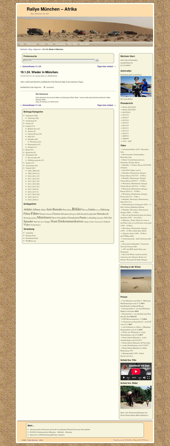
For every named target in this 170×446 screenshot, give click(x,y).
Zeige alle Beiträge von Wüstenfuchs (47, 102)
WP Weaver (145, 440)
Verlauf (28, 168)
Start (22, 44)
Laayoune (92, 213)
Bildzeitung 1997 (126, 350)
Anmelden (29, 233)
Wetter (38, 225)
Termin (28, 163)
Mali (29, 136)
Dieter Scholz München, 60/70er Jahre (136, 343)
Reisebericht (127, 314)
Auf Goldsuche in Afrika (132, 327)
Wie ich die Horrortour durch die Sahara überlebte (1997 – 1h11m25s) (135, 216)
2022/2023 (127, 112)
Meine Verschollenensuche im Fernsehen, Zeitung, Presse (132, 161)
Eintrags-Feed (31, 235)
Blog (30, 49)
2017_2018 (32, 194)
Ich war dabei (32, 157)
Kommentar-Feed (32, 238)
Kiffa (79, 214)
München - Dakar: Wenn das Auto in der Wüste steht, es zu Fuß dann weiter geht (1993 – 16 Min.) (136, 223)
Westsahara (34, 142)
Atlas (43, 209)
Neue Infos (84, 44)
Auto (49, 209)
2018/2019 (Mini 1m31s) (132, 170)
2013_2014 (32, 184)
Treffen (91, 222)
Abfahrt (28, 209)
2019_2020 (32, 199)
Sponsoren (29, 152)
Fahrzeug (105, 209)
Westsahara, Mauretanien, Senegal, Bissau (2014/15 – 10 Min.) (133, 190)
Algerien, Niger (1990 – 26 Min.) (134, 233)
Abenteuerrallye (35, 429)
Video (27, 224)
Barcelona (67, 209)
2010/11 (126, 133)
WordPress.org (31, 241)
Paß (88, 218)
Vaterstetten (99, 222)
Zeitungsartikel (128, 308)
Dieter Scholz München (131, 337)
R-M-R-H (33, 432)
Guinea (30, 131)
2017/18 (126, 115)
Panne (83, 217)
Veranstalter (30, 165)
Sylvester (41, 222)
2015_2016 (32, 189)
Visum (33, 225)
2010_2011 (32, 176)
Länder (28, 126)
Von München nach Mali (132, 301)
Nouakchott (73, 217)
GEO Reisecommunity (131, 319)
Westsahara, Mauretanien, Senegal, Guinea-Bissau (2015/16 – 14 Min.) (133, 184)
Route (50, 44)
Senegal (30, 147)
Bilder (77, 208)
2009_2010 (32, 173)
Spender (28, 221)
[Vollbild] (148, 377)
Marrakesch (103, 213)
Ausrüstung (30, 121)
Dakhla (91, 209)
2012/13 (126, 128)
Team (54, 221)
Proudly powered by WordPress (123, 440)
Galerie (28, 123)
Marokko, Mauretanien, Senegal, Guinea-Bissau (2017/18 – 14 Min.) (133, 174)
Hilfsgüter (73, 214)
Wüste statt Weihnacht (131, 332)
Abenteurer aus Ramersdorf (132, 321)
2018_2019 (32, 197)
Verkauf (106, 221)
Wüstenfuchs (52, 76)
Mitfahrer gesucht (34, 160)
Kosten (42, 44)
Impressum (33, 435)
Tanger (47, 221)
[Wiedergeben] (124, 377)
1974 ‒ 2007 (127, 141)
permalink (50, 87)
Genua (42, 213)
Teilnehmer (30, 155)
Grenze (56, 213)
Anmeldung (60, 44)
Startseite (23, 49)
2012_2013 (32, 181)
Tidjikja (86, 222)
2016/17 (126, 117)
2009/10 (126, 136)
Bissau (85, 209)
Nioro (54, 217)
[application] (136, 371)
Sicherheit (100, 218)
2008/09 (126, 138)
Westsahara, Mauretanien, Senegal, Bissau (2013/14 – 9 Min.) (133, 195)
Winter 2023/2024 (129, 107)
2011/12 (126, 130)
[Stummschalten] (144, 377)
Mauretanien (32, 144)
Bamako (58, 209)
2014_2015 (32, 186)
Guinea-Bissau (33, 134)
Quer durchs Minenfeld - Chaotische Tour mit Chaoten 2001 (134, 245)
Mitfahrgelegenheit (30, 218)
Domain (98, 210)
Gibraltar (49, 214)
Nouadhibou (62, 217)
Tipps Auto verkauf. (106, 66)
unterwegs (31, 118)
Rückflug (92, 217)
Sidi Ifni (108, 217)
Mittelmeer (44, 217)
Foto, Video (72, 44)
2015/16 (126, 120)
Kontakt (84, 214)
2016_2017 (32, 192)
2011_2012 (32, 178)
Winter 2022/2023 (129, 109)
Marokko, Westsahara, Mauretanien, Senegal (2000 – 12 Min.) (134, 211)
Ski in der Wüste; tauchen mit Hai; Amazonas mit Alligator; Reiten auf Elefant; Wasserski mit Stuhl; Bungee (133, 257)
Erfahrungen (31, 44)
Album (36, 209)
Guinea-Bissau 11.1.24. (30, 66)
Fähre (35, 213)
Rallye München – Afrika (52, 9)
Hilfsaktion (65, 214)
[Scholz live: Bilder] (136, 397)
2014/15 (126, 123)
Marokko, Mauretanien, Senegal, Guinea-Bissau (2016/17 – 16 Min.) (133, 179)
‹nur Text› (129, 356)
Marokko (31, 139)
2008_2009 (32, 170)
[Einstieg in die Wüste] (136, 281)
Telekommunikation (70, 221)
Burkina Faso (32, 129)
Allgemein (37, 49)
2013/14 (126, 125)
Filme (27, 213)
